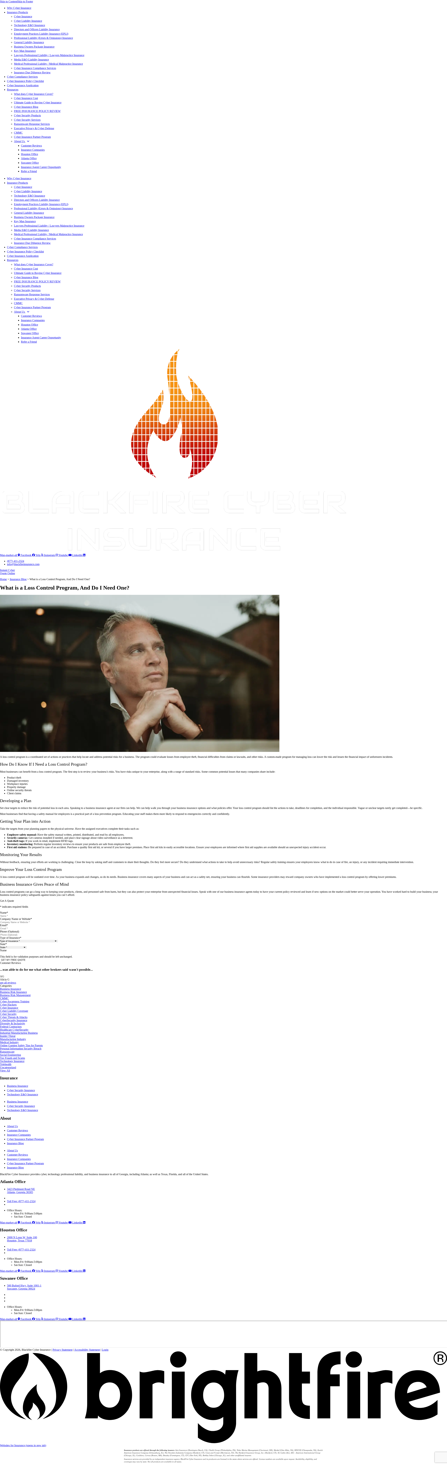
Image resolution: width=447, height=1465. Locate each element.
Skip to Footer (25, 1)
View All (5, 1070)
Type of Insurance (10, 937)
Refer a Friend (29, 171)
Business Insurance (17, 1085)
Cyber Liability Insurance (28, 20)
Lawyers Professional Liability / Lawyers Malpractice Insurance (49, 55)
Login (105, 1349)
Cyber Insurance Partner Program (32, 136)
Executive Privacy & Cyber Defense (34, 128)
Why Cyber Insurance (19, 7)
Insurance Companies (33, 149)
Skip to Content (8, 1)
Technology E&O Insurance (29, 25)
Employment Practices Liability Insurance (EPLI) (41, 33)
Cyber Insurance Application (23, 85)
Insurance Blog (18, 579)
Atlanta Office (29, 158)
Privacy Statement (62, 1349)
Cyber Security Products (27, 115)
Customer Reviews (31, 145)
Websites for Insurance (23, 1445)
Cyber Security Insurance (21, 1090)
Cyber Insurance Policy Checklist (25, 81)
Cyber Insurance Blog (26, 106)
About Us (19, 141)
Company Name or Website (16, 918)
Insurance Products (17, 12)
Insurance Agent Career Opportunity (41, 167)
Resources (12, 89)
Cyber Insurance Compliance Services (35, 68)
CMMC (18, 132)
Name (4, 912)
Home (3, 579)
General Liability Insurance (29, 42)
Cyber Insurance (23, 16)
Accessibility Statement (87, 1349)
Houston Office (29, 154)
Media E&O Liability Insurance (31, 59)
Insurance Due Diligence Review (32, 72)
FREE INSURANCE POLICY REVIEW (37, 111)
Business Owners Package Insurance (34, 46)
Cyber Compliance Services (22, 76)
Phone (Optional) (9, 931)
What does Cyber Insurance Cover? (33, 93)
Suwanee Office (30, 162)
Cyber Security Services (27, 119)
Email (4, 925)
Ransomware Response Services (32, 123)
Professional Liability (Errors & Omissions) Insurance (43, 37)
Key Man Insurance (25, 50)
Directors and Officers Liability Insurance (37, 29)
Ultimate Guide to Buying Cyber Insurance (37, 102)
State (3, 944)
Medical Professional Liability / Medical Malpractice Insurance (48, 63)
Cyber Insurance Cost (26, 98)
